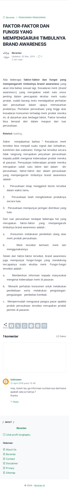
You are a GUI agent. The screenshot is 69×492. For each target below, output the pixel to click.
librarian (21, 428)
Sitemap (10, 472)
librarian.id (39, 485)
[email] (44, 326)
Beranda (10, 454)
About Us (10, 449)
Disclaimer (11, 463)
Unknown (16, 379)
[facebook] (11, 326)
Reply (16, 402)
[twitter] (18, 326)
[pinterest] (38, 326)
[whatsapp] (24, 326)
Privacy (9, 468)
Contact (10, 459)
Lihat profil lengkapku (17, 434)
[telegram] (31, 326)
